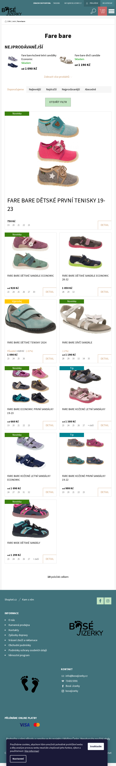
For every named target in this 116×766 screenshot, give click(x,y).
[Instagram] (107, 600)
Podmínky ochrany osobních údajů (27, 650)
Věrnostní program (19, 655)
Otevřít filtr (58, 102)
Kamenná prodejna (19, 625)
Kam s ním (28, 600)
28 (63, 292)
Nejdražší (51, 89)
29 (68, 292)
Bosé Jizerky (73, 686)
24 (13, 292)
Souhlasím (96, 746)
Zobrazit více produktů (56, 77)
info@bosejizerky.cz (77, 676)
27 (29, 292)
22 (24, 225)
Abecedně (90, 89)
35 (89, 358)
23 (29, 225)
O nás (11, 620)
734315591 (72, 681)
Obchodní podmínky (19, 645)
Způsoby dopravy (18, 635)
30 (34, 292)
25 (19, 292)
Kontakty (13, 630)
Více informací (31, 751)
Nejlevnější (35, 89)
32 (73, 292)
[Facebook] (100, 600)
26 (24, 292)
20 (13, 225)
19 (8, 225)
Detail (105, 225)
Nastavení (18, 758)
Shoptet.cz (11, 600)
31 (24, 492)
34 (84, 358)
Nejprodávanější (71, 89)
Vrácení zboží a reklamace (22, 640)
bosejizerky (72, 691)
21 (19, 225)
